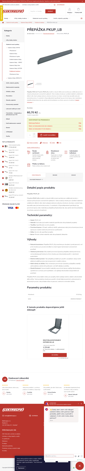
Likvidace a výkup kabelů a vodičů (30, 5)
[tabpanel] (55, 337)
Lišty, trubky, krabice (11, 40)
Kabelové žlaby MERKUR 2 (15, 78)
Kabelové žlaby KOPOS (14, 47)
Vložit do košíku (49, 135)
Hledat (50, 11)
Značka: (33, 147)
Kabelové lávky (13, 53)
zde (18, 464)
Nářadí (8, 119)
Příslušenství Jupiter (15, 56)
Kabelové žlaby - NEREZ (16, 62)
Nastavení (21, 468)
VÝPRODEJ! (9, 132)
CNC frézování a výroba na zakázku (10, 5)
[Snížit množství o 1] (34, 136)
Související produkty (35, 179)
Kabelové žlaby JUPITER (16, 68)
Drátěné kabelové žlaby (15, 59)
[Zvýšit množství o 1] (34, 134)
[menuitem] (7, 18)
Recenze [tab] (55, 175)
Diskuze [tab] (73, 175)
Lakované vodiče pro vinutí (13, 109)
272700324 (35, 416)
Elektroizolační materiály (12, 87)
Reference (4, 441)
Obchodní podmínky (7, 446)
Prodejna (4, 443)
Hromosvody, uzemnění (12, 104)
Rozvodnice (9, 96)
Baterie (8, 127)
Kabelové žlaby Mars (15, 65)
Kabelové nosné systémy (12, 44)
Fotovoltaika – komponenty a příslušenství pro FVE (14, 113)
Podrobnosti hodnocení (48, 33)
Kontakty (4, 450)
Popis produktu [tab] (36, 175)
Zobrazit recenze (20, 380)
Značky (8, 136)
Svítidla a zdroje (10, 91)
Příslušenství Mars (14, 74)
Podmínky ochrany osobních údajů (11, 448)
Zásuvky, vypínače (11, 100)
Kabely (8, 36)
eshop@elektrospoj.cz (10, 416)
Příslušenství (13, 50)
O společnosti (5, 439)
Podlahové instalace (15, 71)
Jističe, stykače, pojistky (12, 83)
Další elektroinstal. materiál (13, 123)
